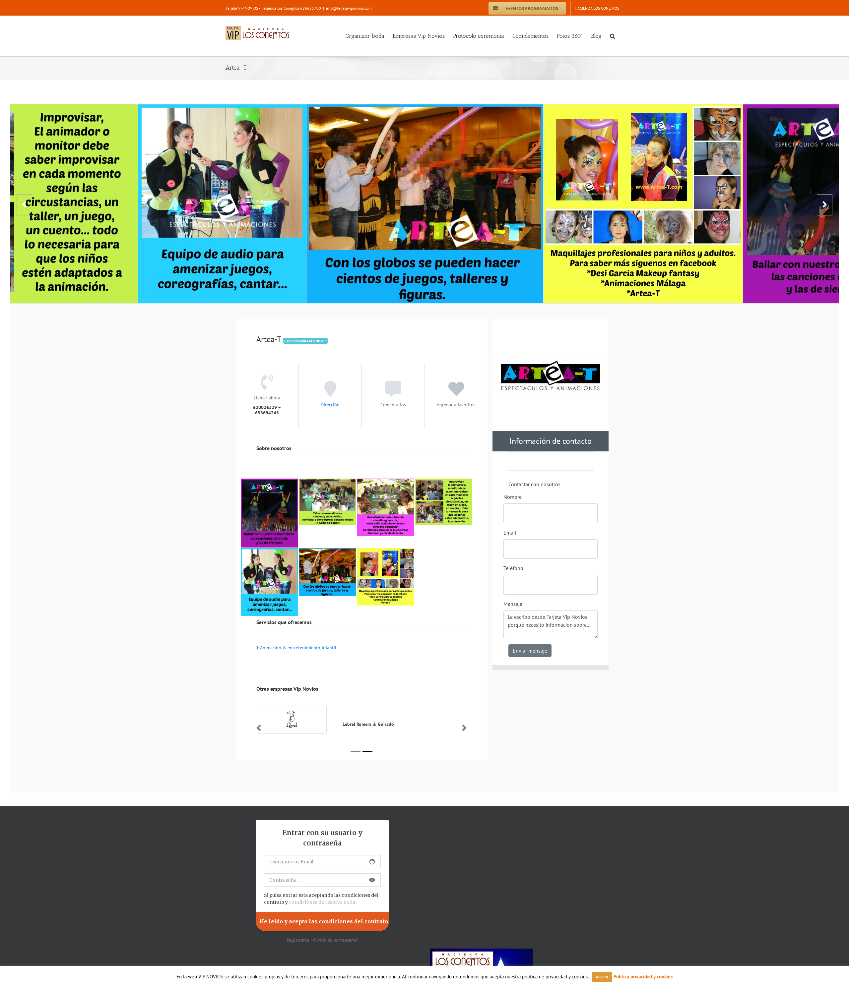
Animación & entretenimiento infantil (298, 648)
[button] (612, 36)
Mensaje (512, 604)
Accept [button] (602, 977)
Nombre (512, 496)
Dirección (330, 404)
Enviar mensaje (530, 650)
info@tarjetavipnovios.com (349, 8)
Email (509, 532)
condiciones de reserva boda (322, 902)
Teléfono (513, 568)
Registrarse (298, 940)
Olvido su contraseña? (335, 940)
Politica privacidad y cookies (643, 976)
